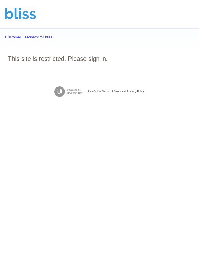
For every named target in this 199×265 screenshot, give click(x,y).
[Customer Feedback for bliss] (20, 14)
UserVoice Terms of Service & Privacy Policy (116, 91)
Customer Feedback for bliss (28, 37)
